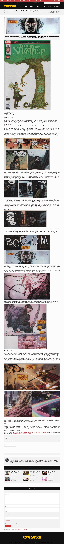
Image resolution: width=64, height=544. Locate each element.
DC (28, 432)
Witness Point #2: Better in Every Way (53, 478)
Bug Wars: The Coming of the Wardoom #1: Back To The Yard (35, 472)
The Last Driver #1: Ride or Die (34, 478)
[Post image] (7, 473)
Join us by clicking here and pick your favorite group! (22, 433)
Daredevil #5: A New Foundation (51, 472)
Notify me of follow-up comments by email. (13, 522)
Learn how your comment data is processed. (21, 529)
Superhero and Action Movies (34, 432)
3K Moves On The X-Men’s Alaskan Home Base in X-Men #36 (19, 0)
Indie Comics (44, 432)
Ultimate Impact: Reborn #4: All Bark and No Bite (16, 472)
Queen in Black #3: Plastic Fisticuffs (15, 478)
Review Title (7, 516)
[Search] (59, 3)
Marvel (26, 432)
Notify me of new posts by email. (11, 523)
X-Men (23, 432)
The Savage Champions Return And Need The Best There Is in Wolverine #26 (43, 0)
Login (42, 2)
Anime (41, 432)
